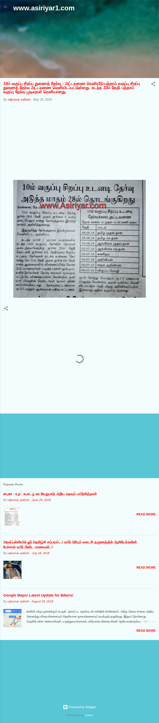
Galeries (89, 715)
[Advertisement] (79, 45)
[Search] (153, 10)
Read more (146, 514)
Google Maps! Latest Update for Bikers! (38, 595)
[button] (153, 84)
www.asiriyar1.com (44, 8)
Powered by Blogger (82, 707)
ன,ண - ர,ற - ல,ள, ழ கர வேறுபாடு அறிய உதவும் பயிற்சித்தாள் (50, 494)
